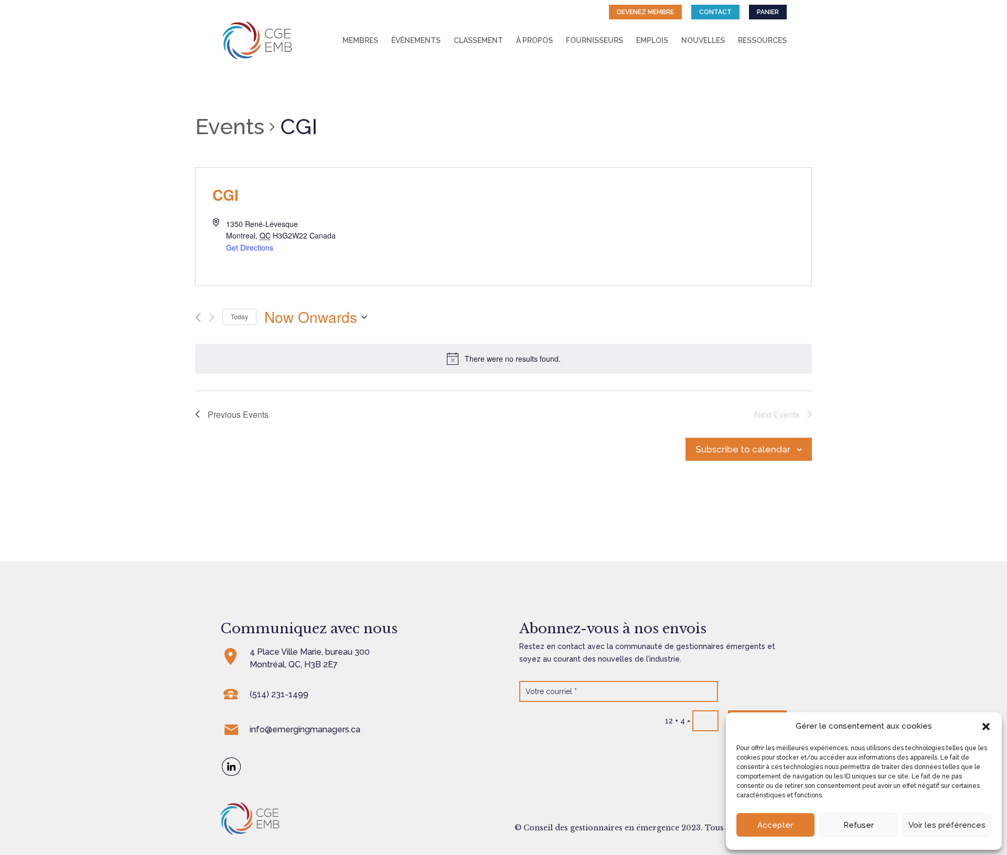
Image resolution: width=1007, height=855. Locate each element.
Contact (715, 12)
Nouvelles (703, 41)
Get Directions (249, 247)
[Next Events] (212, 317)
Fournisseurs (594, 41)
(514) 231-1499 (279, 694)
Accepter (775, 825)
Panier (768, 12)
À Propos (534, 41)
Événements (416, 41)
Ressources (762, 41)
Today (239, 316)
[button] (986, 726)
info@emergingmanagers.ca (305, 729)
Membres (360, 41)
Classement (478, 41)
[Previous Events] (198, 317)
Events (229, 126)
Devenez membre (645, 12)
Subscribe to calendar (742, 449)
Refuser (858, 825)
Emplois (652, 41)
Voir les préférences (946, 825)
